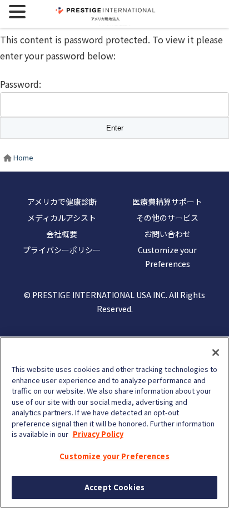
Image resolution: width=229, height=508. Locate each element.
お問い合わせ (167, 233)
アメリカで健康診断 (62, 201)
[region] (114, 422)
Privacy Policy (98, 434)
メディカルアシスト (61, 217)
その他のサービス (167, 217)
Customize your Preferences (114, 456)
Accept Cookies (114, 487)
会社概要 (61, 233)
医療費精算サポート (167, 201)
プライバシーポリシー (62, 249)
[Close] (215, 352)
